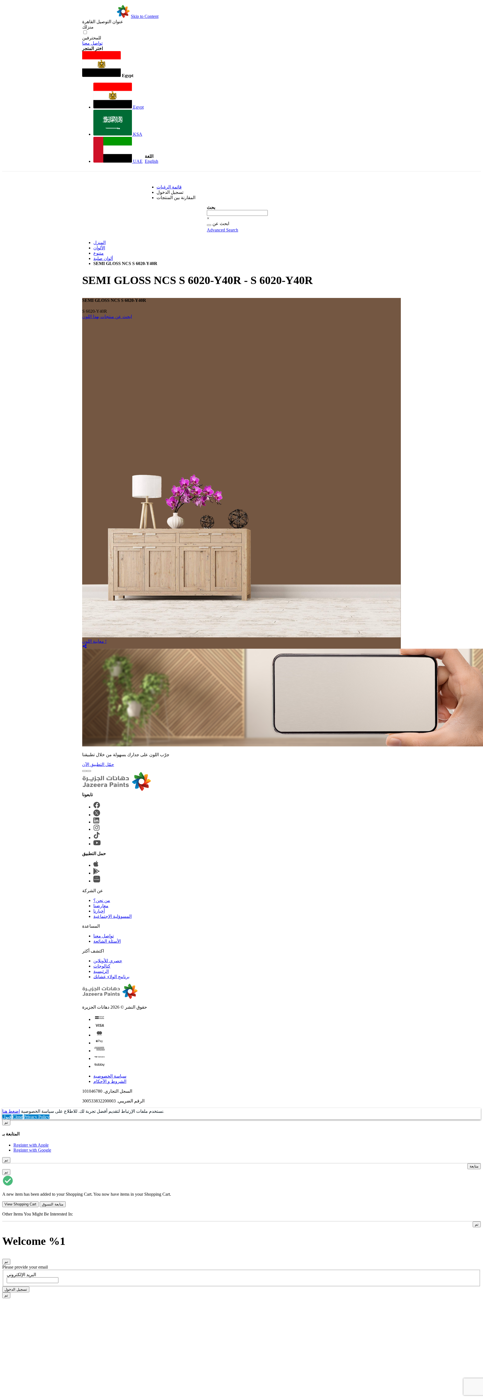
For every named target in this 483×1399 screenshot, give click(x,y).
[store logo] (106, 16)
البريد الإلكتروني (21, 1274)
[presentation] (84, 771)
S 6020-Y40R (94, 311)
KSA (137, 134)
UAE (137, 161)
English (151, 161)
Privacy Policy (36, 1116)
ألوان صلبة (103, 258)
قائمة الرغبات (169, 187)
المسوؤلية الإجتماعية (112, 916)
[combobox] (237, 213)
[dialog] (241, 1136)
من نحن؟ (101, 900)
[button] (113, 64)
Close (18, 1116)
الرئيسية (101, 971)
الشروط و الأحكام (109, 1081)
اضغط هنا (11, 1111)
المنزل (99, 242)
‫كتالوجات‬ (101, 966)
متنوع (98, 253)
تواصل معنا (92, 43)
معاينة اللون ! (94, 641)
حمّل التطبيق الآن (98, 764)
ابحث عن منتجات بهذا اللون (107, 316)
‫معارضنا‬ (100, 905)
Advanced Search (222, 230)
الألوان (99, 247)
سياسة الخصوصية (109, 1076)
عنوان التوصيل (102, 21)
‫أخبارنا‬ (99, 911)
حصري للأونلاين (107, 960)
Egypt (138, 107)
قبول (6, 1116)
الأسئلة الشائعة (107, 941)
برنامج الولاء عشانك (111, 976)
